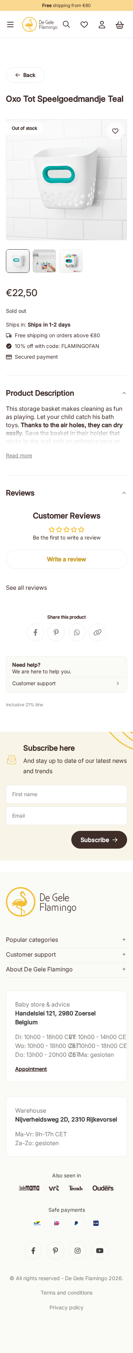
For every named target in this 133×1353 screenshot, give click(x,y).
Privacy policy (66, 1307)
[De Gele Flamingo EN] (40, 24)
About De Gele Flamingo (39, 969)
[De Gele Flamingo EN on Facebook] (33, 1250)
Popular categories (32, 939)
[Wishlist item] (115, 131)
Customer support (31, 954)
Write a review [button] (66, 559)
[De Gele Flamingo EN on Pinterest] (55, 1250)
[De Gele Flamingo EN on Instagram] (77, 1250)
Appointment (31, 1069)
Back (29, 75)
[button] (8, 24)
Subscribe (95, 839)
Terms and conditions (66, 1292)
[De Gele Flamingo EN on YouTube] (100, 1250)
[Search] (66, 24)
